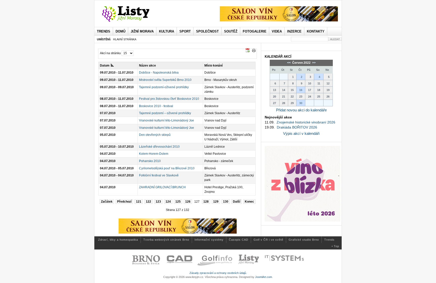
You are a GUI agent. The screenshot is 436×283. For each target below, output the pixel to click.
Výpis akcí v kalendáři (301, 133)
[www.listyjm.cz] (131, 14)
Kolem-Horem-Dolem (153, 153)
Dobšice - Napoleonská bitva (159, 72)
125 (178, 201)
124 (168, 201)
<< (289, 63)
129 (216, 201)
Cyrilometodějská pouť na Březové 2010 (167, 168)
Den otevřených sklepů (155, 135)
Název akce (147, 65)
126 (187, 201)
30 (300, 103)
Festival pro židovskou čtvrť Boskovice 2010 (169, 99)
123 (158, 201)
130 (225, 201)
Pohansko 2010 (150, 161)
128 (206, 201)
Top (336, 246)
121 (138, 201)
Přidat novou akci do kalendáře (301, 110)
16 (300, 89)
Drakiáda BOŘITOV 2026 (297, 127)
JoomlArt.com (263, 276)
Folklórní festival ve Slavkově (159, 175)
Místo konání (213, 65)
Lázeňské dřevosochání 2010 (159, 146)
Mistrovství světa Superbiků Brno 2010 (165, 80)
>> (313, 63)
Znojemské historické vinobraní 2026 (306, 122)
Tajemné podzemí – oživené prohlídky (165, 113)
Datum (105, 65)
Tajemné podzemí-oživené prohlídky (164, 87)
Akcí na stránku (110, 53)
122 (148, 201)
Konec (249, 201)
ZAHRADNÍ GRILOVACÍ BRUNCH (162, 187)
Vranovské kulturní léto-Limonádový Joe (166, 120)
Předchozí (124, 201)
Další (236, 201)
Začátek (107, 201)
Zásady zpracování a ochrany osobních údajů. (218, 272)
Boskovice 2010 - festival (156, 106)
